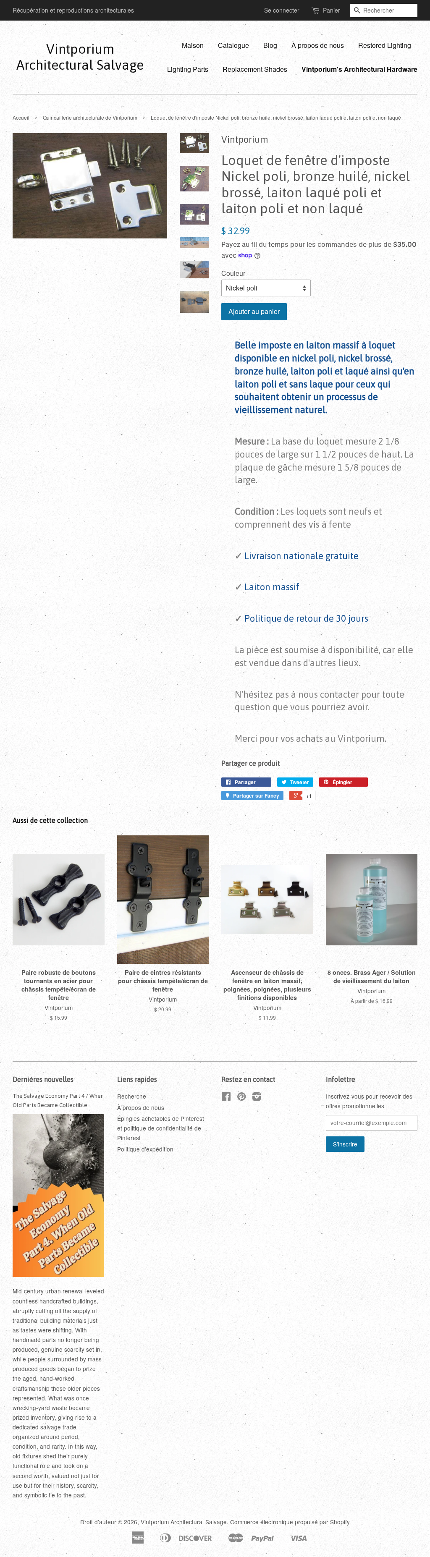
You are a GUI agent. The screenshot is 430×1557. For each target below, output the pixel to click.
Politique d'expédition (145, 1149)
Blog (270, 45)
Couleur (233, 273)
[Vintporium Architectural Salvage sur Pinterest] (241, 1098)
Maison (193, 45)
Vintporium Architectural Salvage (80, 57)
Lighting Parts (187, 69)
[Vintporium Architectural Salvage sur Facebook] (226, 1098)
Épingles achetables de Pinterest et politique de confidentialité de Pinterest (160, 1128)
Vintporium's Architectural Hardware (359, 69)
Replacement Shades (255, 69)
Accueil (21, 117)
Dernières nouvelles (43, 1079)
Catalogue (233, 45)
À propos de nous (317, 45)
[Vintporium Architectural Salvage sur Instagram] (256, 1098)
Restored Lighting (384, 45)
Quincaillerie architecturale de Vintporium (90, 117)
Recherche (131, 1096)
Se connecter (281, 10)
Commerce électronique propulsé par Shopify (290, 1522)
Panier (331, 10)
